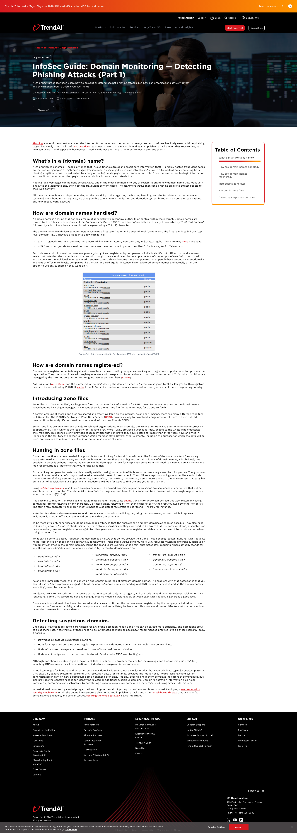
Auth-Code (58, 384)
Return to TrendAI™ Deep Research (56, 47)
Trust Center (39, 769)
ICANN (126, 377)
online (127, 500)
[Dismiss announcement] (290, 6)
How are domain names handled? (239, 166)
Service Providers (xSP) (96, 755)
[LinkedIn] (241, 820)
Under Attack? (186, 18)
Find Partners (91, 724)
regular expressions (52, 487)
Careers (37, 774)
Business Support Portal (200, 735)
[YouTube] (235, 820)
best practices (81, 146)
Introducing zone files (232, 183)
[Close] (292, 827)
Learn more (71, 829)
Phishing (38, 143)
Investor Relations (42, 735)
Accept (238, 827)
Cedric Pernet (82, 98)
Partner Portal (91, 760)
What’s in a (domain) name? (236, 157)
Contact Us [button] (257, 28)
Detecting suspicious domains (237, 197)
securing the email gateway (103, 695)
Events (138, 753)
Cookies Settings (216, 827)
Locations (38, 740)
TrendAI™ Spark (143, 743)
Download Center (247, 740)
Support (202, 18)
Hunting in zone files (231, 190)
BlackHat (140, 748)
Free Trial (243, 746)
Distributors (90, 749)
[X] (229, 820)
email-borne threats (164, 692)
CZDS (108, 417)
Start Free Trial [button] (235, 28)
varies (80, 387)
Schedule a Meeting (197, 740)
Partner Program (93, 730)
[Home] (56, 809)
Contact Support (196, 724)
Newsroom (38, 746)
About (36, 724)
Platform (242, 724)
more (185, 241)
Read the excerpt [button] (269, 6)
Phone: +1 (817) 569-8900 (240, 812)
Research (243, 730)
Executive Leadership (44, 730)
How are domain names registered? (233, 175)
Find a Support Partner (199, 746)
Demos (241, 735)
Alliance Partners (93, 735)
